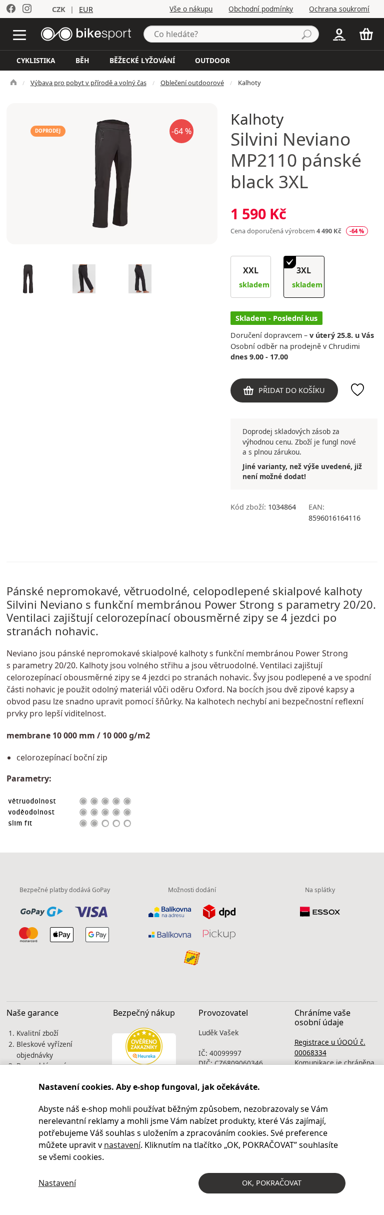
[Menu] (21, 34)
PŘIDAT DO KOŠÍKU (291, 390)
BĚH (82, 60)
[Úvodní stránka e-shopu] (13, 82)
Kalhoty (249, 82)
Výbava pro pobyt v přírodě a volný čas (88, 82)
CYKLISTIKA (35, 60)
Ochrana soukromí (339, 9)
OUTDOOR (212, 60)
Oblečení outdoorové (192, 82)
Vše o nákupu (191, 9)
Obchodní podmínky (260, 9)
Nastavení (57, 1182)
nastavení (122, 1144)
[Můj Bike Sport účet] (339, 33)
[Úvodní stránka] (86, 33)
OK (272, 1182)
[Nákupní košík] (368, 34)
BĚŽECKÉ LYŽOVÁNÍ (142, 60)
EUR (86, 9)
